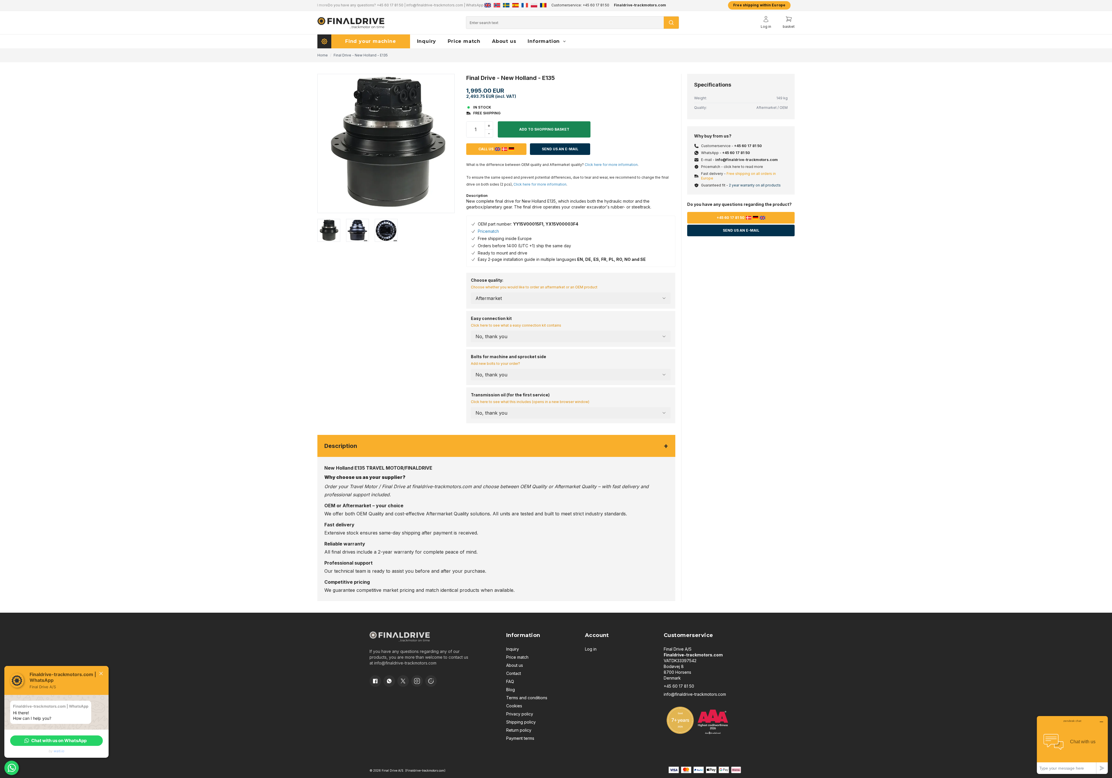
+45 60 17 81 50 (379, 5)
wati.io (59, 751)
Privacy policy (519, 713)
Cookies (514, 705)
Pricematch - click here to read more (732, 166)
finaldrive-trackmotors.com (442, 486)
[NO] (496, 5)
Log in (591, 649)
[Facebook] (375, 681)
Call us (485, 149)
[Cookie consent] (431, 681)
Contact (513, 673)
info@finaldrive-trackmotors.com (424, 5)
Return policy (518, 730)
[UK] (487, 5)
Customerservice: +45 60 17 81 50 (580, 5)
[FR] (524, 5)
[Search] (671, 23)
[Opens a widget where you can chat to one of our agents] (1072, 745)
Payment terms (520, 738)
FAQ (510, 681)
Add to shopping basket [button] (544, 129)
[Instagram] (417, 681)
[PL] (534, 5)
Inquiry (512, 649)
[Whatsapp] (389, 681)
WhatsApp (464, 5)
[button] (56, 740)
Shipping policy (521, 722)
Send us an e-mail (741, 230)
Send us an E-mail (560, 149)
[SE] (506, 5)
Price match (517, 657)
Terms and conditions (526, 697)
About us (514, 665)
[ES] (515, 5)
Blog (510, 689)
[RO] (543, 5)
